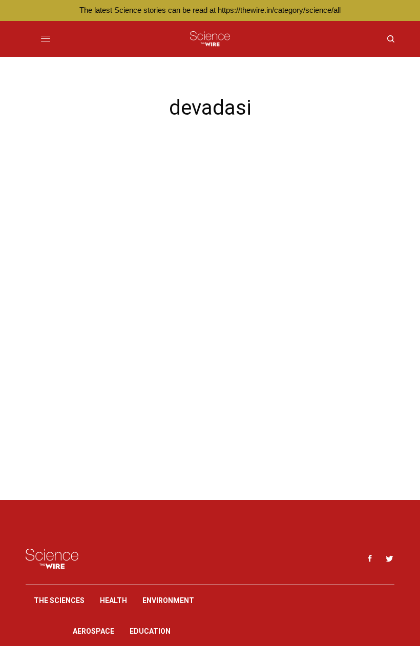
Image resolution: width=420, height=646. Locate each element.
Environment (168, 600)
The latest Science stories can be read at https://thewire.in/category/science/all (210, 10)
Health (113, 600)
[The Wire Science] (209, 39)
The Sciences (59, 600)
